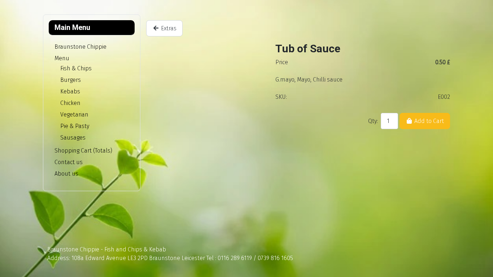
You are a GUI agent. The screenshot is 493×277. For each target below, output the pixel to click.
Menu (61, 58)
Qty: (373, 121)
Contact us (68, 162)
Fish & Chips (76, 68)
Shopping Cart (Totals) (83, 150)
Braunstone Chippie (80, 46)
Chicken (70, 103)
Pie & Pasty (74, 126)
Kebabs (70, 91)
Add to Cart (428, 121)
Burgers (70, 79)
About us (66, 173)
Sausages (73, 137)
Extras (168, 28)
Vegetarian (74, 114)
